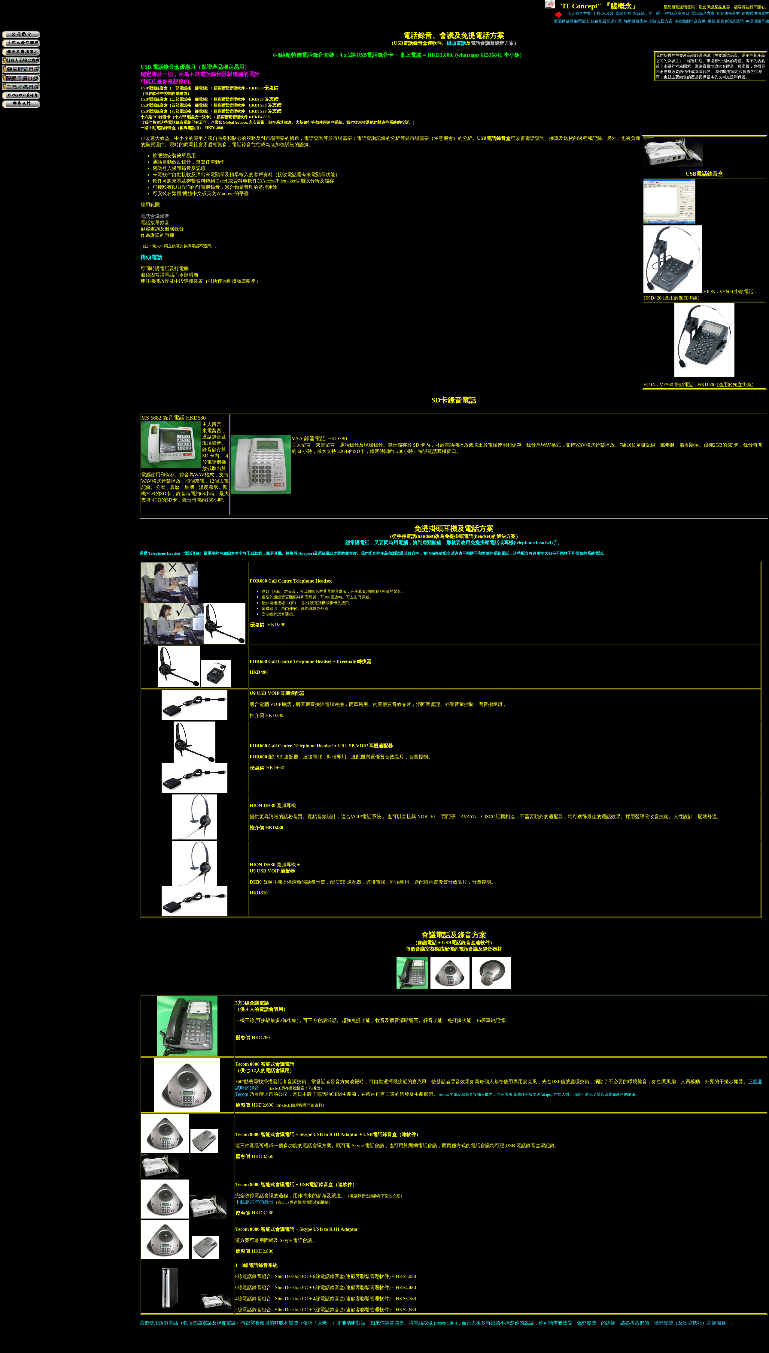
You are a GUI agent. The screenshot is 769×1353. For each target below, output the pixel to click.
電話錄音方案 (703, 13)
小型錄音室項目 (675, 13)
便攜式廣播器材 (755, 13)
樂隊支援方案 (661, 21)
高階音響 (623, 13)
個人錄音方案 (579, 13)
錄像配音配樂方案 (606, 21)
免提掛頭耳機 (757, 21)
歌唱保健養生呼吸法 (571, 21)
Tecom (241, 1094)
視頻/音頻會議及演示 (725, 21)
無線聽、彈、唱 (646, 13)
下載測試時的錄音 (254, 1201)
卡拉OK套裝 (603, 13)
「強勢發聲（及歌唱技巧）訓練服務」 (690, 1322)
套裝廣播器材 (728, 13)
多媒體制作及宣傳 (690, 21)
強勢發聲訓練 (635, 21)
